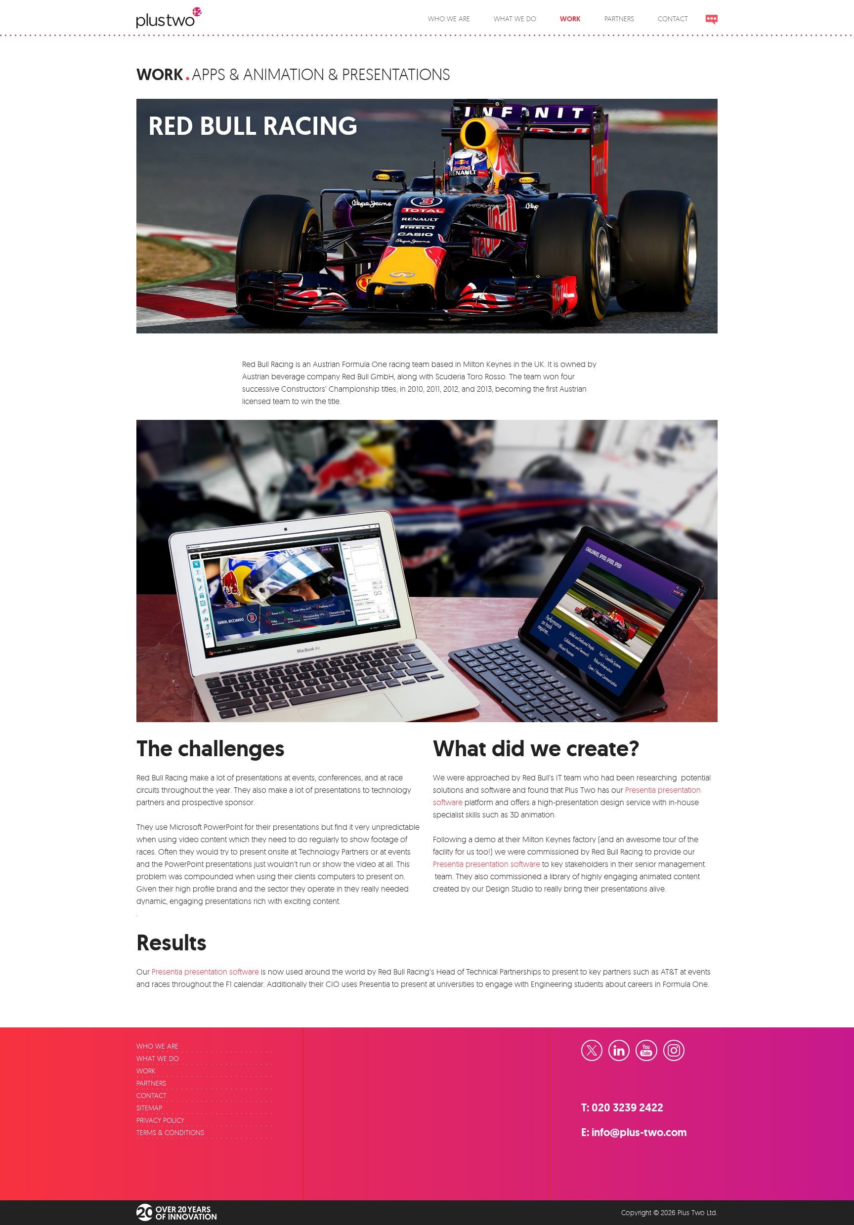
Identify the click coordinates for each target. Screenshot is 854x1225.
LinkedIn (629, 1047)
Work (159, 74)
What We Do (157, 1058)
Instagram (683, 1047)
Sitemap (149, 1107)
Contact (151, 1095)
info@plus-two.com (639, 1132)
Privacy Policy (160, 1120)
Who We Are (157, 1046)
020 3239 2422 (627, 1108)
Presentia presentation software (486, 864)
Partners (151, 1083)
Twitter (601, 1047)
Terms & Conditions (170, 1132)
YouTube (656, 1047)
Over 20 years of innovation (183, 1212)
